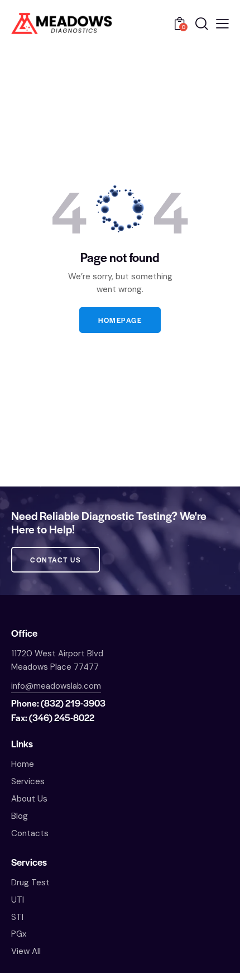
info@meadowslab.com (56, 685)
